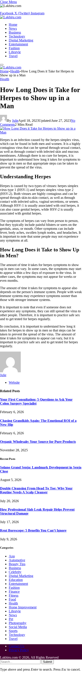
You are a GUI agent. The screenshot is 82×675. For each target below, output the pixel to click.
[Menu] (1, 64)
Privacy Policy (19, 650)
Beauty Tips (17, 564)
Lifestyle (15, 52)
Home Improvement (23, 607)
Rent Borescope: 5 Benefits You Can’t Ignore (33, 530)
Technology (17, 36)
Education (16, 580)
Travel (13, 56)
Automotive (17, 560)
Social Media (18, 627)
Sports (13, 631)
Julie (15, 120)
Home (13, 24)
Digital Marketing (21, 40)
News (13, 28)
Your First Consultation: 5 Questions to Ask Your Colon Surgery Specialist (36, 401)
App (12, 556)
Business (15, 32)
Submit (47, 661)
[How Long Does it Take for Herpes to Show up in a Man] (41, 132)
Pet (11, 619)
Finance (14, 591)
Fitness (13, 595)
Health (4, 79)
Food (12, 599)
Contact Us (16, 646)
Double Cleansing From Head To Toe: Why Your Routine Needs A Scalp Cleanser (36, 490)
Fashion (14, 48)
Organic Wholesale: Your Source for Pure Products (38, 441)
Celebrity (15, 572)
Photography (17, 623)
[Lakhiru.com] (10, 17)
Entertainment (18, 44)
